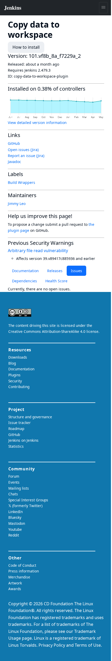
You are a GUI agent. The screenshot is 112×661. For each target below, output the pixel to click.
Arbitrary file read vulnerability (38, 250)
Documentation (25, 270)
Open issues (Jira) (23, 149)
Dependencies (24, 280)
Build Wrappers (21, 182)
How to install (26, 47)
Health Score (56, 280)
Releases (55, 270)
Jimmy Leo (17, 203)
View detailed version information (37, 122)
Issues (76, 270)
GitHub (14, 143)
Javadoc (14, 161)
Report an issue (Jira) (26, 155)
